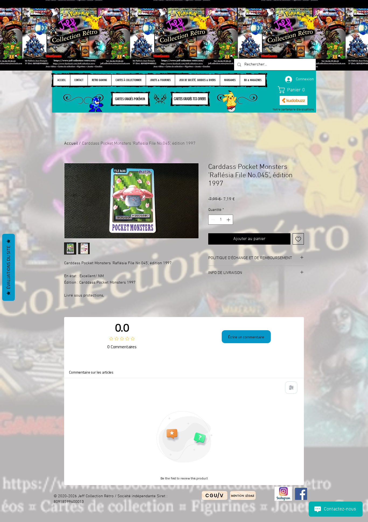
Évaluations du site (8, 267)
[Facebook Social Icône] (301, 494)
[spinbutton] (220, 219)
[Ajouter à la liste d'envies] (298, 239)
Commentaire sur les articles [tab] (91, 372)
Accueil (71, 143)
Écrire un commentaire (246, 337)
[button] (294, 89)
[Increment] (228, 219)
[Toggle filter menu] (291, 387)
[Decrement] (212, 219)
